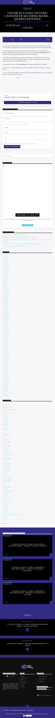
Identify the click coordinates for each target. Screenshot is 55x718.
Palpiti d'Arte (5, 476)
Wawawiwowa (6, 523)
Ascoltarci (5, 411)
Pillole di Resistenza (7, 480)
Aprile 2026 (5, 262)
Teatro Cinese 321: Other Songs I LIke (15, 246)
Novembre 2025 (6, 271)
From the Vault (6, 439)
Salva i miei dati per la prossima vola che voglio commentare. (21, 143)
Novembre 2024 (6, 292)
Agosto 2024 (5, 298)
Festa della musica (6, 435)
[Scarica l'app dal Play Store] (44, 691)
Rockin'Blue (5, 495)
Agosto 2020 (5, 384)
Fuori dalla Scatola (6, 441)
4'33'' (4, 403)
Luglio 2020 (5, 386)
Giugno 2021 (5, 366)
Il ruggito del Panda (7, 446)
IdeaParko (5, 443)
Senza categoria (6, 503)
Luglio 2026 (5, 256)
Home (22, 676)
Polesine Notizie (6, 482)
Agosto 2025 (5, 276)
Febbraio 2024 (6, 308)
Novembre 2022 (6, 335)
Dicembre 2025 (6, 269)
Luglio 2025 (5, 278)
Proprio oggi (5, 489)
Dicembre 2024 (6, 290)
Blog (22, 679)
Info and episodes (27, 225)
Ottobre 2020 (5, 380)
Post (3, 484)
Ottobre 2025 (5, 272)
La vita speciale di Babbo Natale (9, 454)
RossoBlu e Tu (6, 499)
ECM (4, 431)
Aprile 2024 (5, 305)
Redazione (6, 601)
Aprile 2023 (5, 326)
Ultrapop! (5, 516)
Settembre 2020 (6, 382)
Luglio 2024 (5, 299)
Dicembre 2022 (6, 334)
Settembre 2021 (6, 361)
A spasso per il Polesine (7, 407)
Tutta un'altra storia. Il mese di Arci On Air (11, 514)
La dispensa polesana (7, 452)
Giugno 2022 (5, 344)
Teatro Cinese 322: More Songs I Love (15, 234)
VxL (4, 521)
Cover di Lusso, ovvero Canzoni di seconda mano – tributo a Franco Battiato (28, 569)
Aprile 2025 (5, 283)
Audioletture (5, 413)
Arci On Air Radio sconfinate (9, 409)
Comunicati (5, 416)
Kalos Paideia (5, 450)
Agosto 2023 (5, 319)
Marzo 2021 (5, 371)
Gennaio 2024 (5, 310)
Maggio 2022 (5, 346)
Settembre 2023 (6, 317)
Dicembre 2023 (6, 312)
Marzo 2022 (5, 350)
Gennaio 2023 (5, 332)
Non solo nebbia (6, 467)
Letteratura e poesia (7, 459)
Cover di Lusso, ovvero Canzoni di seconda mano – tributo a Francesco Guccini (27, 592)
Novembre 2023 (6, 314)
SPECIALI (5, 510)
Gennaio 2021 (5, 375)
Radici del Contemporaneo (8, 491)
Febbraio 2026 (6, 265)
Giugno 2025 (5, 280)
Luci (4, 461)
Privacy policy (29, 715)
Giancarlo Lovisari (33, 25)
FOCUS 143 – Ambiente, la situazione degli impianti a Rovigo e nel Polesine (25, 240)
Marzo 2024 (5, 307)
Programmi (23, 681)
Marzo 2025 (5, 285)
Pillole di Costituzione (7, 478)
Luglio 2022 (5, 343)
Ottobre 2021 (5, 359)
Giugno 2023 (5, 323)
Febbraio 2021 (6, 373)
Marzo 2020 (5, 393)
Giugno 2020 (5, 388)
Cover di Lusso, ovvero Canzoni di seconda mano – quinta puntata (27, 625)
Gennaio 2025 (5, 289)
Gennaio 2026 (5, 267)
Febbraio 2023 (6, 330)
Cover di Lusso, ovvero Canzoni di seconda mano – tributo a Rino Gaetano (27, 545)
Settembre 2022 (6, 339)
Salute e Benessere (6, 501)
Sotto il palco (5, 508)
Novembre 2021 (6, 357)
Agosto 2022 (5, 341)
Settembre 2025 (6, 274)
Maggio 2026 (5, 260)
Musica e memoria (6, 465)
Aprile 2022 (5, 348)
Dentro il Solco (6, 424)
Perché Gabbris (24, 678)
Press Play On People (7, 486)
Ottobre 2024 (5, 294)
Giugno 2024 (5, 301)
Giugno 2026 (5, 258)
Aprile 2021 (5, 370)
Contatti (22, 687)
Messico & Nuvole (6, 463)
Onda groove (5, 471)
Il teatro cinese (6, 448)
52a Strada (5, 405)
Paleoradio (5, 473)
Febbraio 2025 (6, 287)
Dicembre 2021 (6, 355)
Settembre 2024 (6, 296)
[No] (53, 715)
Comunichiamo (6, 418)
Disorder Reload (6, 429)
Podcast (22, 685)
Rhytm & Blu (5, 493)
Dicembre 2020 (6, 377)
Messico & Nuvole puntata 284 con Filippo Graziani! (20, 243)
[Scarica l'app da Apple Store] (44, 697)
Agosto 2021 (5, 362)
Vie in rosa (5, 519)
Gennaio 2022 (5, 353)
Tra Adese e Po (6, 512)
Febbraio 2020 (6, 395)
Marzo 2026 (5, 263)
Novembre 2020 (6, 379)
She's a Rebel (5, 506)
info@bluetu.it (41, 681)
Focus (4, 437)
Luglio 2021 (5, 364)
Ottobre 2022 (5, 337)
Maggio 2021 (5, 368)
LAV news (5, 456)
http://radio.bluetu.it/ (43, 676)
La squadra (23, 683)
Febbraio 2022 (6, 352)
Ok (24, 715)
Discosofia (5, 426)
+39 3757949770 (41, 679)
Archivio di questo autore (27, 102)
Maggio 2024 (5, 303)
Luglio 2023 (5, 321)
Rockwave (5, 497)
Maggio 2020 (5, 389)
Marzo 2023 (5, 328)
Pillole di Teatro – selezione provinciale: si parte (28, 644)
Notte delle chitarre (7, 469)
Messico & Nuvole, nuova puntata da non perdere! (20, 237)
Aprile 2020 (5, 391)
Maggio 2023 (5, 325)
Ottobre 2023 (5, 316)
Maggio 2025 (5, 281)
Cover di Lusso (27, 9)
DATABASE (5, 422)
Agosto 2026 (5, 254)
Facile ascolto (5, 433)
